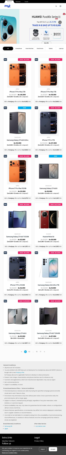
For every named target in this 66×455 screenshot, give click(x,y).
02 (29, 352)
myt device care (40, 426)
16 (36, 352)
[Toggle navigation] (60, 6)
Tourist (26, 1)
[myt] (7, 6)
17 (40, 352)
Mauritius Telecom (8, 441)
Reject (43, 449)
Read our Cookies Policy (9, 453)
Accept (53, 449)
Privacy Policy (39, 441)
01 (25, 352)
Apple (6, 429)
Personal (9, 1)
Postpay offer (20, 372)
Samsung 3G (8, 426)
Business (18, 1)
